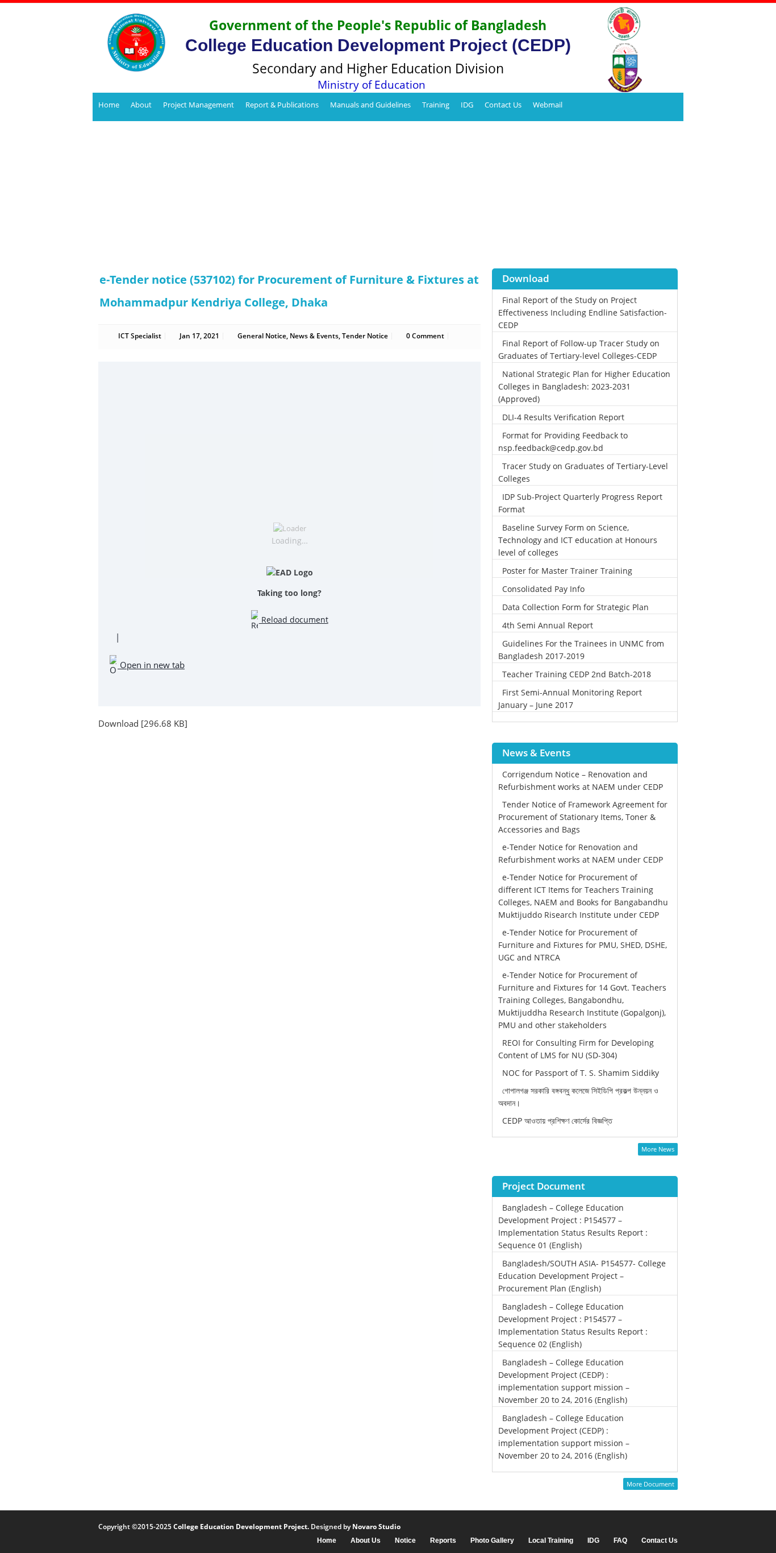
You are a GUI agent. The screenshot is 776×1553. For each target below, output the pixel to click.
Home (108, 105)
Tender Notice (365, 336)
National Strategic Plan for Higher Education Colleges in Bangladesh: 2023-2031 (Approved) (584, 386)
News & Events (314, 336)
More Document (650, 1484)
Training (435, 105)
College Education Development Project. (241, 1526)
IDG (467, 105)
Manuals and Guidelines (370, 105)
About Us (366, 1540)
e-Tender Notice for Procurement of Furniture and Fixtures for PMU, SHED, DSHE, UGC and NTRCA (582, 945)
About (141, 105)
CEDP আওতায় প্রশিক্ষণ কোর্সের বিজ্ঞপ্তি (557, 1120)
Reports (443, 1540)
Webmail (547, 105)
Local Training (550, 1540)
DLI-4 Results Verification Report (563, 417)
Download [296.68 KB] (142, 723)
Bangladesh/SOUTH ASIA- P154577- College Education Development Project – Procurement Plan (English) (582, 1276)
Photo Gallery (492, 1540)
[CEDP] (132, 43)
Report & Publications (282, 105)
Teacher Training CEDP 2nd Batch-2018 (576, 674)
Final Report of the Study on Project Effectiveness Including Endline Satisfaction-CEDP (582, 312)
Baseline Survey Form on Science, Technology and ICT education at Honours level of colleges (577, 540)
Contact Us (503, 105)
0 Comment (425, 336)
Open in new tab (151, 664)
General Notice (261, 336)
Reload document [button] (293, 619)
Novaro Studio (376, 1526)
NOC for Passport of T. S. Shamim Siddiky (580, 1072)
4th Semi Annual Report (547, 625)
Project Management (198, 105)
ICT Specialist (139, 336)
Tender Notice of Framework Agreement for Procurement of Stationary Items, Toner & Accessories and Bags (582, 817)
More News (657, 1149)
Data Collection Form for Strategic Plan (575, 607)
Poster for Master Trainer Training (567, 570)
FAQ (620, 1540)
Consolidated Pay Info (543, 588)
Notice (405, 1540)
